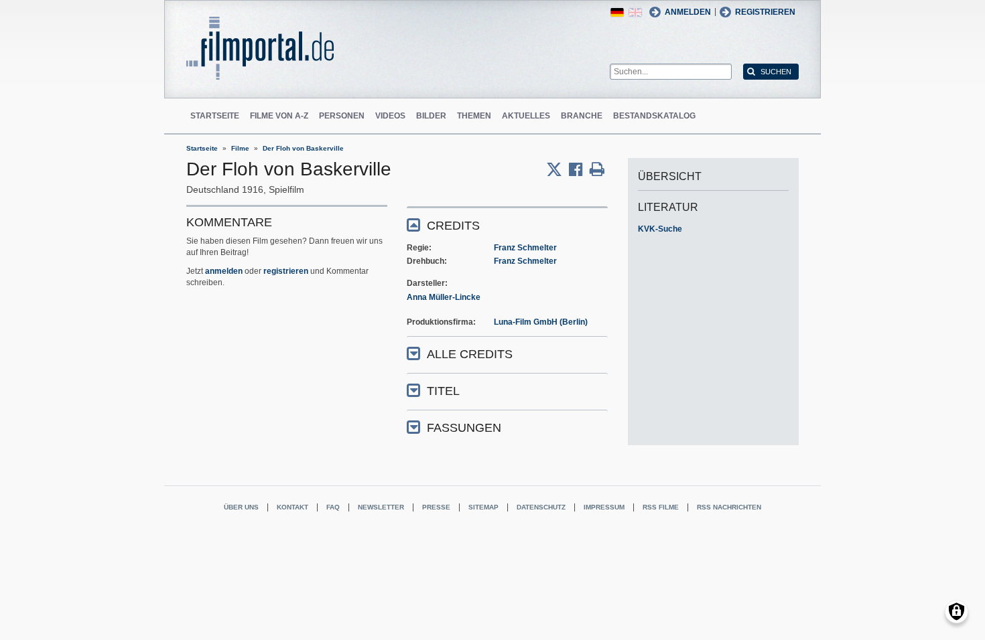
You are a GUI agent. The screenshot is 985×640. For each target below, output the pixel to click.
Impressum (604, 507)
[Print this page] (597, 169)
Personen (342, 116)
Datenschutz (541, 507)
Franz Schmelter (525, 247)
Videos (390, 116)
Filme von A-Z (279, 116)
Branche (581, 116)
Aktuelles (526, 116)
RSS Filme (661, 507)
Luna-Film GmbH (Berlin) (541, 322)
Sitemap (483, 507)
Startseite (214, 116)
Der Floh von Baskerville (303, 148)
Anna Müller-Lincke (443, 297)
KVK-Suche (660, 229)
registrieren (285, 271)
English (635, 12)
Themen (474, 116)
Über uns (241, 507)
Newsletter (381, 507)
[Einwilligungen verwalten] (956, 611)
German (617, 12)
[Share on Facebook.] (579, 169)
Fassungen (464, 427)
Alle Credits (470, 354)
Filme (240, 148)
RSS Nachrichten (729, 507)
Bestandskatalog (654, 116)
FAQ (333, 507)
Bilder (431, 116)
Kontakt (292, 507)
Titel (443, 391)
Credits (453, 225)
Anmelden (688, 12)
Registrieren (765, 12)
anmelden (224, 271)
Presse (436, 507)
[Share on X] (557, 169)
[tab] (507, 224)
